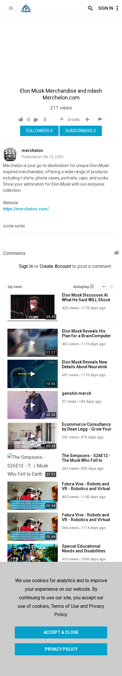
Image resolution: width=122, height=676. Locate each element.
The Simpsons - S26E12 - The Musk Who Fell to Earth (86, 460)
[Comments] (116, 253)
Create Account (55, 266)
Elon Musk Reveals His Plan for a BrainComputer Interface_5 (86, 336)
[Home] (26, 7)
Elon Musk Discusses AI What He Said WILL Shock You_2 (86, 300)
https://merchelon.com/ (26, 209)
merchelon (32, 150)
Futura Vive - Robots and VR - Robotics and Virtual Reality (86, 489)
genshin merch (76, 393)
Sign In (105, 8)
